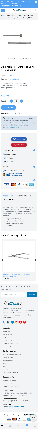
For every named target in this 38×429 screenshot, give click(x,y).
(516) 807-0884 (27, 401)
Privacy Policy (8, 340)
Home (3, 16)
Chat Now (20, 145)
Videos (5, 369)
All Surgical (11, 16)
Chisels (20, 16)
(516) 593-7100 (13, 401)
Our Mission (7, 334)
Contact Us (7, 346)
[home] (18, 426)
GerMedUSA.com (13, 127)
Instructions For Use (10, 372)
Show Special (8, 360)
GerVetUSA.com (28, 123)
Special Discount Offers (12, 354)
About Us (6, 331)
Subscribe (32, 294)
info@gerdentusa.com (15, 407)
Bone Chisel (28, 16)
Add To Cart (8, 107)
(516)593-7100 (20, 139)
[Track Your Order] (35, 10)
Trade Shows (8, 357)
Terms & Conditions (10, 343)
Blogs (5, 363)
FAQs (5, 337)
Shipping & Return (9, 380)
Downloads (7, 366)
